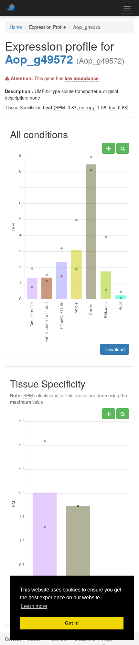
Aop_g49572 (39, 58)
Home (16, 27)
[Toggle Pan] (108, 148)
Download (114, 349)
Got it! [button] (72, 623)
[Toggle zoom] (122, 148)
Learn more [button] (34, 606)
